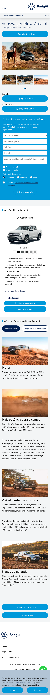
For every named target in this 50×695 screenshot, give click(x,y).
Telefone (23, 177)
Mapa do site (7, 652)
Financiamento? (12, 167)
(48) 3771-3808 (26, 108)
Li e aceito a (22, 183)
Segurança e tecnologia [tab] (35, 328)
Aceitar (12, 690)
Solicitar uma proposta (25, 303)
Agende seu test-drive (27, 607)
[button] (4, 58)
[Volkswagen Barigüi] (38, 6)
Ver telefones (26, 615)
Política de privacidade (10, 657)
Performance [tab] (11, 328)
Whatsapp (10, 177)
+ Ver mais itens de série (16, 291)
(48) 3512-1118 (26, 98)
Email (35, 177)
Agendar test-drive (27, 34)
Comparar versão (25, 309)
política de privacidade (22, 683)
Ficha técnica (13, 298)
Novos (4, 646)
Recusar (37, 690)
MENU (4, 8)
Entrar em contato (25, 192)
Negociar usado (12, 170)
